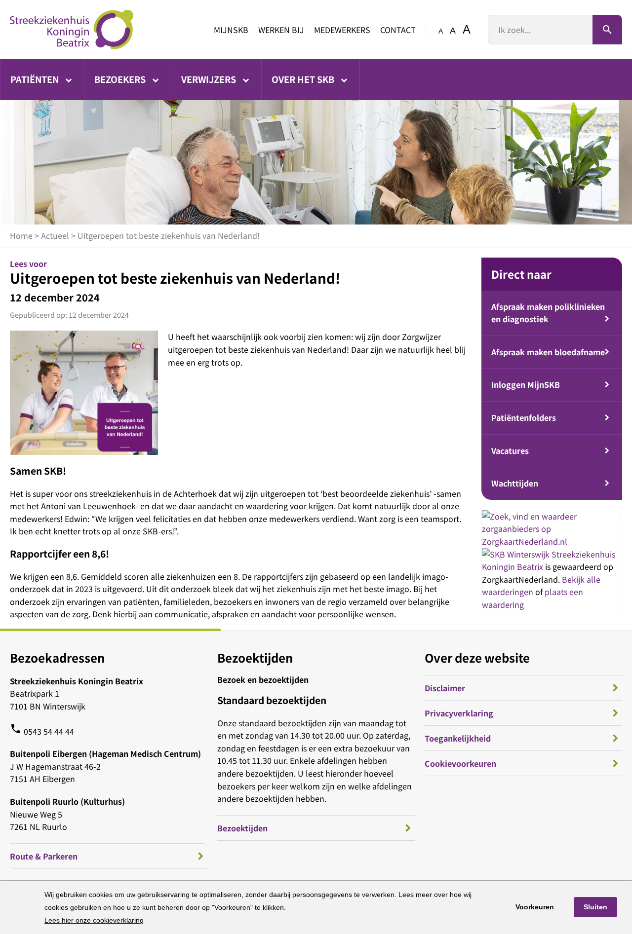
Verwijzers (209, 79)
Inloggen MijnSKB (525, 384)
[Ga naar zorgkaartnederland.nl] (552, 541)
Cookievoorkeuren (460, 763)
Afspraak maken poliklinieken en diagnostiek (548, 312)
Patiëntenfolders (523, 417)
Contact (398, 30)
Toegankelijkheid (458, 738)
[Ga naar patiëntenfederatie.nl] (517, 554)
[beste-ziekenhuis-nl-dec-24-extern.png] (84, 393)
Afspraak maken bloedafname (548, 352)
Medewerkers (342, 30)
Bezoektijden (242, 828)
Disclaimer (445, 688)
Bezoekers (121, 79)
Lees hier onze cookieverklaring (94, 920)
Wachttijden (514, 483)
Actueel (55, 235)
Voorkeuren (534, 907)
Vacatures (510, 450)
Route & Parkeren (44, 856)
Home (21, 235)
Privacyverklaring (459, 713)
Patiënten (35, 79)
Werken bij (281, 30)
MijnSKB (231, 30)
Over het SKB (304, 79)
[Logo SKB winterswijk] (71, 29)
